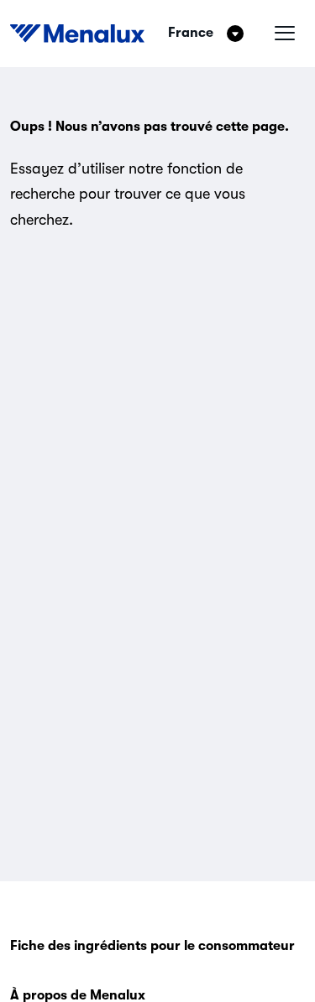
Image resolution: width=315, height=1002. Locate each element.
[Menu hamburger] (285, 33)
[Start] (77, 33)
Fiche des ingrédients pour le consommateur (152, 945)
